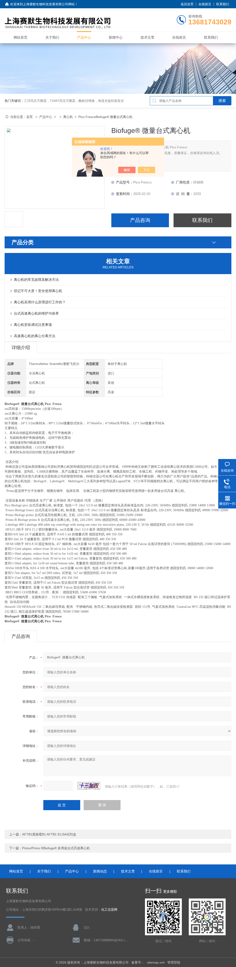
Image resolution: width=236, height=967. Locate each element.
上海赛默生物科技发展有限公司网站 (49, 4)
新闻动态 (100, 871)
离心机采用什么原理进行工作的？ (40, 302)
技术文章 (147, 37)
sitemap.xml (156, 962)
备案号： (137, 962)
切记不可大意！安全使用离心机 (38, 291)
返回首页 (187, 4)
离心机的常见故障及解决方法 (36, 279)
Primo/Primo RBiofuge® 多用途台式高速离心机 (56, 848)
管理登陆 (173, 962)
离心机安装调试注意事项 (33, 325)
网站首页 (20, 37)
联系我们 (222, 4)
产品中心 (84, 37)
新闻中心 (116, 37)
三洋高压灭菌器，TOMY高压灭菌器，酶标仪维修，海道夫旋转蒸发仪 (74, 101)
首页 (30, 117)
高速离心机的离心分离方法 (34, 336)
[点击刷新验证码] (88, 786)
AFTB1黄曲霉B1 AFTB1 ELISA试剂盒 (49, 834)
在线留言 (204, 4)
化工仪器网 (109, 909)
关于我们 (52, 37)
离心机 (68, 117)
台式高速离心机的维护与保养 (36, 313)
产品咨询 (140, 220)
